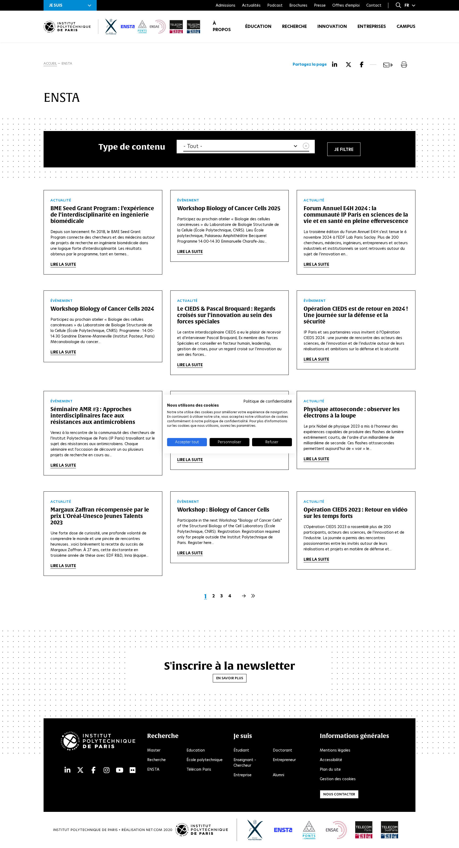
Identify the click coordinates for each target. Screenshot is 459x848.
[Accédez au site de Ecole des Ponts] (309, 830)
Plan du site (330, 769)
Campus (406, 26)
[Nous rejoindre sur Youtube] (119, 770)
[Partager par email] (388, 65)
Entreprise (242, 775)
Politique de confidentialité (267, 401)
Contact (373, 5)
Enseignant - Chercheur (244, 762)
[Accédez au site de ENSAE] (336, 830)
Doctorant (282, 750)
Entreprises (372, 26)
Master (153, 750)
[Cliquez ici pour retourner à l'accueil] (67, 26)
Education (195, 750)
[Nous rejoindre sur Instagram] (106, 770)
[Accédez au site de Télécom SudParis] (389, 830)
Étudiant (241, 750)
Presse (320, 5)
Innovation (332, 26)
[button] (70, 5)
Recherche (294, 26)
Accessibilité (331, 759)
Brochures (298, 5)
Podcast (275, 5)
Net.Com (154, 829)
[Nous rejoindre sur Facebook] (93, 770)
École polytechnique (204, 759)
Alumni (278, 775)
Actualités (251, 5)
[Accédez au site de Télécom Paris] (364, 830)
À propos (222, 26)
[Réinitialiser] (306, 146)
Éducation (258, 26)
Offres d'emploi (346, 5)
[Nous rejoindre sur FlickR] (132, 770)
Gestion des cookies (338, 779)
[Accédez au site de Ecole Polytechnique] (255, 830)
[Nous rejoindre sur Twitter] (80, 770)
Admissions (225, 5)
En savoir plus (229, 678)
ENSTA (153, 769)
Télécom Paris (198, 769)
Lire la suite (63, 264)
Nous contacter (339, 794)
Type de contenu (132, 146)
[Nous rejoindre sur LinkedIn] (67, 770)
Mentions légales (335, 750)
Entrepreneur (284, 759)
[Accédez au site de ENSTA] (283, 830)
